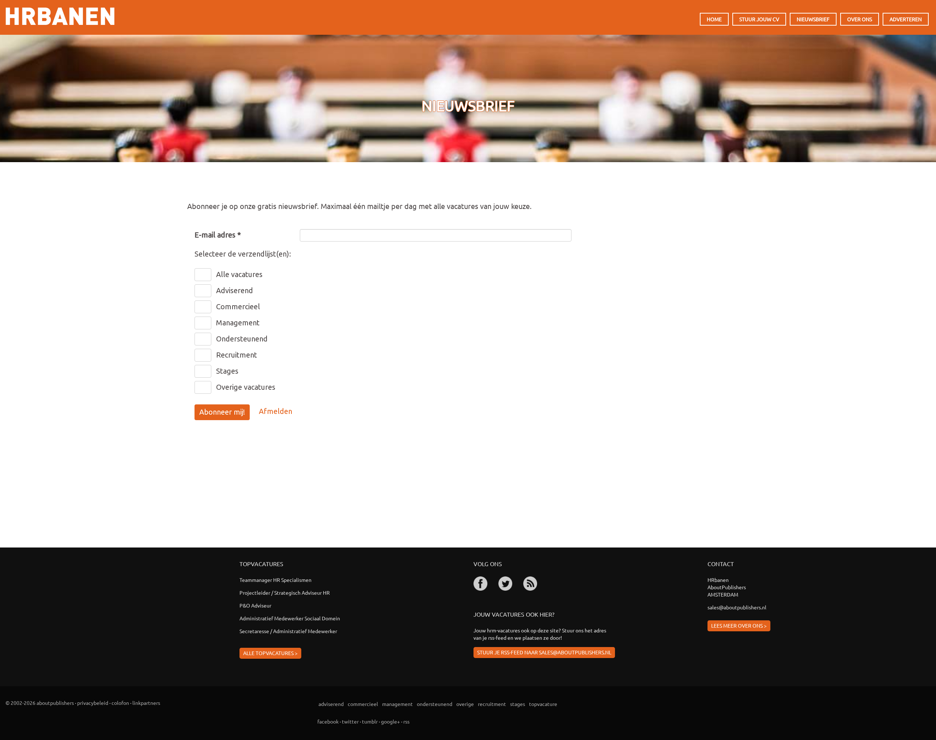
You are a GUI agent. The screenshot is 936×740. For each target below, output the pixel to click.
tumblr (370, 721)
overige (465, 703)
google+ (390, 721)
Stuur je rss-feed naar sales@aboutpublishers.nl (544, 652)
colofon (120, 702)
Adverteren (906, 19)
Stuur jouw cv (759, 19)
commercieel (363, 703)
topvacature (543, 703)
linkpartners (146, 702)
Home (714, 19)
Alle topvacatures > (270, 653)
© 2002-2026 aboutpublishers (39, 702)
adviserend (331, 703)
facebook (328, 721)
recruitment (492, 703)
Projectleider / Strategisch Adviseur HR (284, 592)
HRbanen (59, 16)
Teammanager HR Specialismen (275, 579)
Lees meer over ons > (739, 625)
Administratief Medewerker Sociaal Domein (289, 618)
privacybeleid (92, 702)
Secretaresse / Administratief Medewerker (288, 631)
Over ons (859, 19)
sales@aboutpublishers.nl (736, 607)
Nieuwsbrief (813, 19)
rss (406, 721)
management (397, 703)
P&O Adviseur (255, 605)
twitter (350, 721)
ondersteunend (434, 703)
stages (517, 703)
